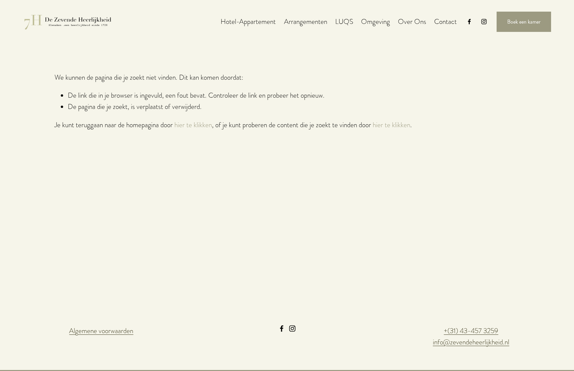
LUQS (344, 21)
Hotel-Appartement (248, 21)
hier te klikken (193, 125)
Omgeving (375, 21)
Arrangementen (305, 21)
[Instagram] (484, 21)
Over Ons (412, 21)
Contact (445, 21)
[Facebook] (469, 21)
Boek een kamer (523, 22)
